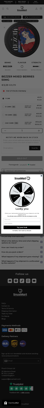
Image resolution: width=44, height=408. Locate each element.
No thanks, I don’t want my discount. (22, 230)
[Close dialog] (41, 176)
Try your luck (22, 227)
